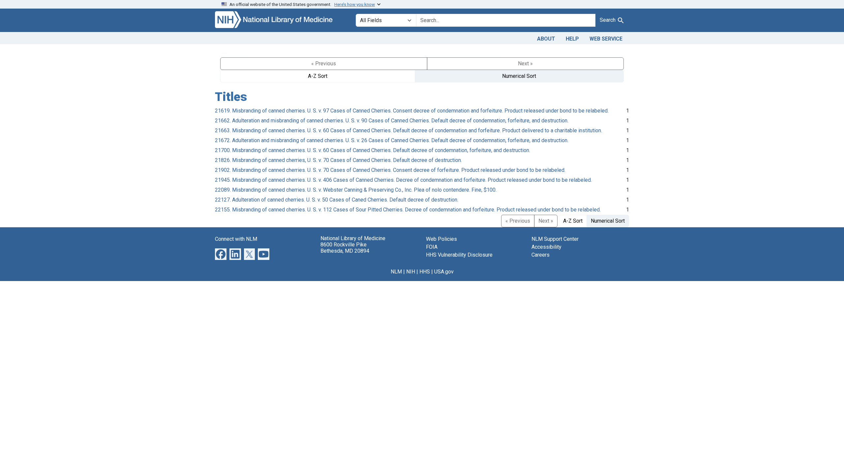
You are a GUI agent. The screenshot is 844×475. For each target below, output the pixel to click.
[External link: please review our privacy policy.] (220, 253)
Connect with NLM (236, 239)
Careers (540, 255)
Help (572, 39)
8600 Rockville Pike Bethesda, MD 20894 (344, 247)
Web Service (605, 39)
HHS (424, 272)
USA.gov (444, 272)
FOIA (431, 247)
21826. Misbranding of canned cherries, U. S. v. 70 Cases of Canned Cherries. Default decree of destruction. (338, 160)
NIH (410, 272)
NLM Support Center (555, 239)
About (546, 39)
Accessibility (546, 247)
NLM (396, 272)
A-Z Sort (317, 76)
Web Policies (441, 239)
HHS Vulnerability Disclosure (459, 255)
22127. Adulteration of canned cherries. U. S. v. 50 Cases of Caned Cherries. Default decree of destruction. (336, 200)
